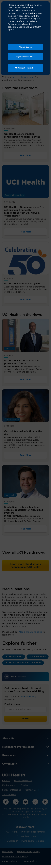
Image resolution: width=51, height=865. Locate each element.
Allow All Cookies (25, 47)
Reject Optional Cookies (25, 57)
